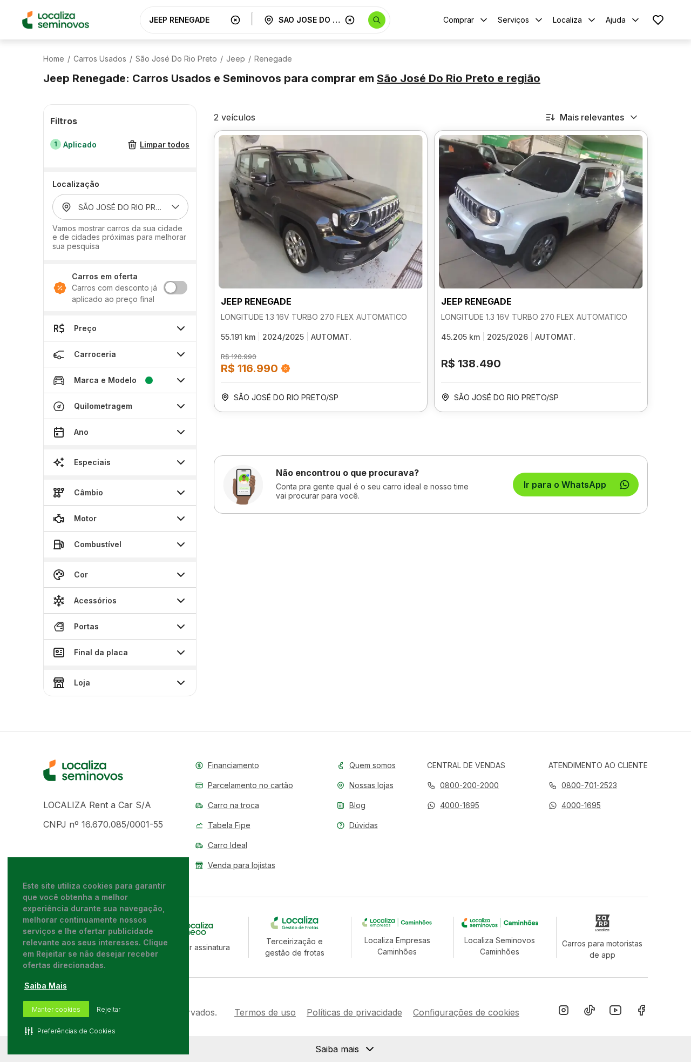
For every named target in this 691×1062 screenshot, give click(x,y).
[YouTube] (615, 1012)
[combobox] (187, 19)
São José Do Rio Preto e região (458, 78)
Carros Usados (99, 59)
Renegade (273, 59)
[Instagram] (563, 1012)
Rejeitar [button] (108, 1009)
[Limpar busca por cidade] (349, 20)
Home (53, 59)
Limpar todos (164, 145)
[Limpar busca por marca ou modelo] (235, 20)
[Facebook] (641, 1012)
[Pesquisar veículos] (376, 20)
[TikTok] (589, 1012)
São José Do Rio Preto (176, 59)
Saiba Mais (45, 985)
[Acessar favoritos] (658, 19)
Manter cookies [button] (56, 1009)
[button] (453, 805)
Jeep (235, 59)
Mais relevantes (592, 117)
